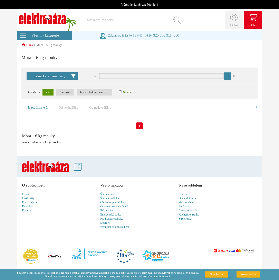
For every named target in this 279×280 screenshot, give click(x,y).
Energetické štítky (110, 214)
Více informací (162, 276)
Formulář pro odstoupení (114, 226)
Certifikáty (28, 198)
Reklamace (106, 210)
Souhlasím (216, 274)
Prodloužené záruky (111, 218)
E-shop (183, 194)
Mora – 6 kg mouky (49, 45)
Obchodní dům (187, 198)
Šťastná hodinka (109, 198)
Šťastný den (107, 194)
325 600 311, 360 (166, 35)
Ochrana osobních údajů (114, 206)
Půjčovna (184, 206)
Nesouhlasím (248, 274)
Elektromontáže (188, 210)
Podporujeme (29, 202)
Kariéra (26, 210)
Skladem (128, 92)
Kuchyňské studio (189, 214)
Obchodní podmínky (112, 202)
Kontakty (27, 206)
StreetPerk (185, 218)
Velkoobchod (186, 202)
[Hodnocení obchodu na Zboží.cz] (54, 256)
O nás (25, 194)
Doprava (105, 222)
